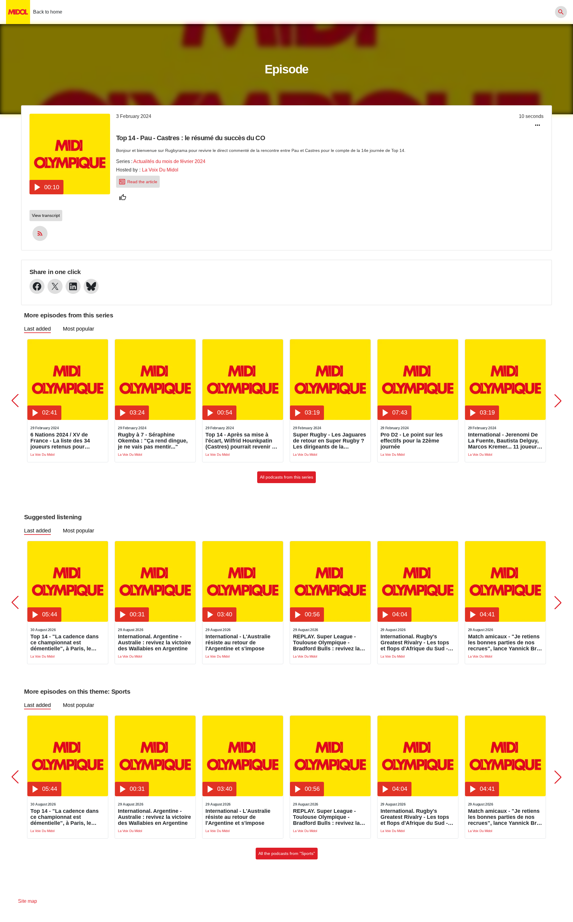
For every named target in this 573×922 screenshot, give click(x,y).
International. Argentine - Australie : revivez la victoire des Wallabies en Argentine (154, 643)
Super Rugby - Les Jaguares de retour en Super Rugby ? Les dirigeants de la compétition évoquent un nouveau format (329, 441)
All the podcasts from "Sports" (286, 853)
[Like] (122, 197)
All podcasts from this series (286, 477)
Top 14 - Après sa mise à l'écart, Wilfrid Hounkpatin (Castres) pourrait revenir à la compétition (240, 441)
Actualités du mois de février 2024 (169, 161)
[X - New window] (55, 286)
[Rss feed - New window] (40, 233)
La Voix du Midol (160, 169)
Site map (27, 901)
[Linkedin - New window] (73, 286)
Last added (37, 329)
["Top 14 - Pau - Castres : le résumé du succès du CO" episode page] (69, 192)
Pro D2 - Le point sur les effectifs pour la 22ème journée (411, 441)
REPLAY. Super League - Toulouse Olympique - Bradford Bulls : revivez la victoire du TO (326, 643)
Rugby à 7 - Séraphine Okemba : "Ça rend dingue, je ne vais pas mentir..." (153, 441)
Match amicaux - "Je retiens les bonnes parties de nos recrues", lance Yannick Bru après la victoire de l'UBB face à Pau (504, 643)
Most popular (78, 329)
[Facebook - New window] (37, 286)
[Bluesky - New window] (91, 286)
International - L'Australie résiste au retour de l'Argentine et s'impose (237, 643)
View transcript (46, 215)
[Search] (561, 12)
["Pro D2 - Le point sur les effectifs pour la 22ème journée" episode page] (417, 418)
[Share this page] (537, 125)
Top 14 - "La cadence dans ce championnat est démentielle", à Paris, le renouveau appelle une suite (66, 643)
